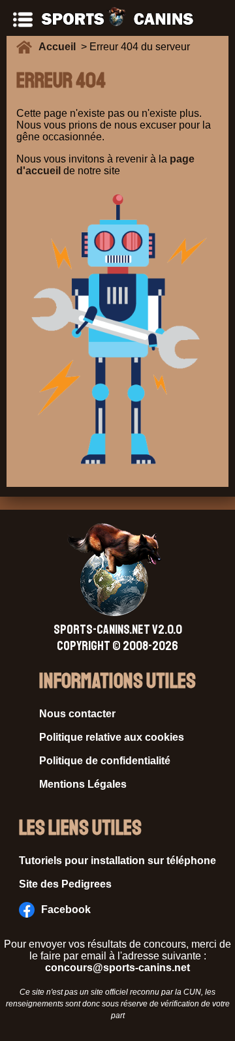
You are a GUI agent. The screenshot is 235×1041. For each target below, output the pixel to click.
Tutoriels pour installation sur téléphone (117, 860)
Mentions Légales (83, 784)
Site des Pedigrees (65, 884)
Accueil (60, 46)
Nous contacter (77, 713)
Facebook (66, 909)
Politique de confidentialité (104, 760)
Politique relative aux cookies (111, 737)
